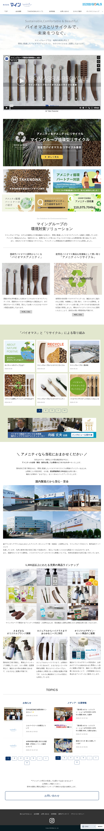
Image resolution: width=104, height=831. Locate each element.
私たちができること (26, 814)
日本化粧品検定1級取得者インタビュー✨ (36, 711)
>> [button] (64, 410)
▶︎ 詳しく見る (26, 312)
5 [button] (33, 758)
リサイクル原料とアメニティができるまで (19, 399)
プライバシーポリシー (77, 814)
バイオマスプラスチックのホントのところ (84, 399)
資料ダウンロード (63, 814)
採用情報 (52, 11)
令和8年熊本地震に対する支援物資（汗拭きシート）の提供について (36, 744)
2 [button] (45, 410)
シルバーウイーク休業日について (36, 727)
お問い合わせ (64, 11)
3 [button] (20, 758)
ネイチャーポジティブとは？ (14, 365)
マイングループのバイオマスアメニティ (51, 399)
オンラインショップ (92, 11)
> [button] (58, 410)
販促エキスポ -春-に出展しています (86, 742)
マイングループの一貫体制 (79, 365)
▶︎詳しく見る (78, 314)
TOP (6, 11)
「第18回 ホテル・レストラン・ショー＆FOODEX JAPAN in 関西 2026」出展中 (86, 712)
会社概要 (18, 11)
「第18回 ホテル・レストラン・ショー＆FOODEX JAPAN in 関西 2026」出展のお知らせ (86, 729)
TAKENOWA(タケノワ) (35, 11)
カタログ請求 (77, 11)
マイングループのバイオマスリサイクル (51, 365)
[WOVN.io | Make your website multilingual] (100, 826)
